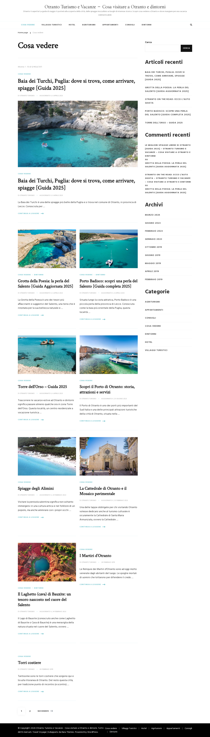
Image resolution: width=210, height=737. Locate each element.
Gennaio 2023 (153, 239)
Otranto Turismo (27, 96)
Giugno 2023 (153, 223)
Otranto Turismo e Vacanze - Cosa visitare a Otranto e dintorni (66, 728)
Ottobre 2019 (153, 247)
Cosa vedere (28, 24)
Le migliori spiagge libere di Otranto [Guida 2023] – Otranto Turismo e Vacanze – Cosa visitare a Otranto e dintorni (168, 151)
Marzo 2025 (152, 215)
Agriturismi (89, 24)
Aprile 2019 (152, 271)
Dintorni (147, 24)
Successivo (43, 711)
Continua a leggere (28, 213)
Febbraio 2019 (154, 279)
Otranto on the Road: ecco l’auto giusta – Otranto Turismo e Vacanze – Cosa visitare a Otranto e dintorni (168, 178)
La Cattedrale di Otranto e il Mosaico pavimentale (103, 491)
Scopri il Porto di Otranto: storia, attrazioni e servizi (107, 389)
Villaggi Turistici (52, 24)
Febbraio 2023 (154, 231)
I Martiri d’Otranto (95, 555)
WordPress (92, 732)
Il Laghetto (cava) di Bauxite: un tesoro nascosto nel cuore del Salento (44, 599)
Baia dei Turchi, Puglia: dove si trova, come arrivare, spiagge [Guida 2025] (76, 84)
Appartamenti (110, 24)
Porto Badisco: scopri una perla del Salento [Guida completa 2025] (108, 283)
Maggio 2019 (153, 263)
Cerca (148, 42)
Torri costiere (29, 662)
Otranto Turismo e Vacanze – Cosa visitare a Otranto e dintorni (105, 7)
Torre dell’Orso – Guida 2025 (42, 387)
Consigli (130, 24)
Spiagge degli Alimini (36, 488)
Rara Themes (68, 732)
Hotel (72, 24)
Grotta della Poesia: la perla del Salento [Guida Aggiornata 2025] (45, 283)
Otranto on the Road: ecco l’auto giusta (167, 101)
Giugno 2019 (152, 255)
